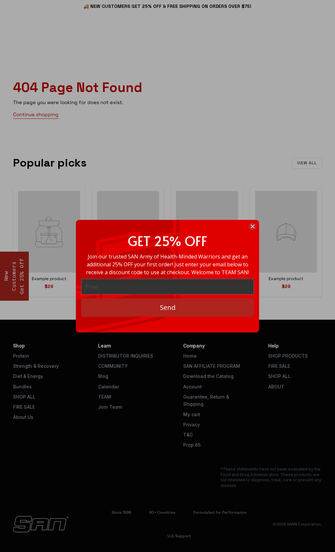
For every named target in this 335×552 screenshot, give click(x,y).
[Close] (252, 226)
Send (167, 307)
